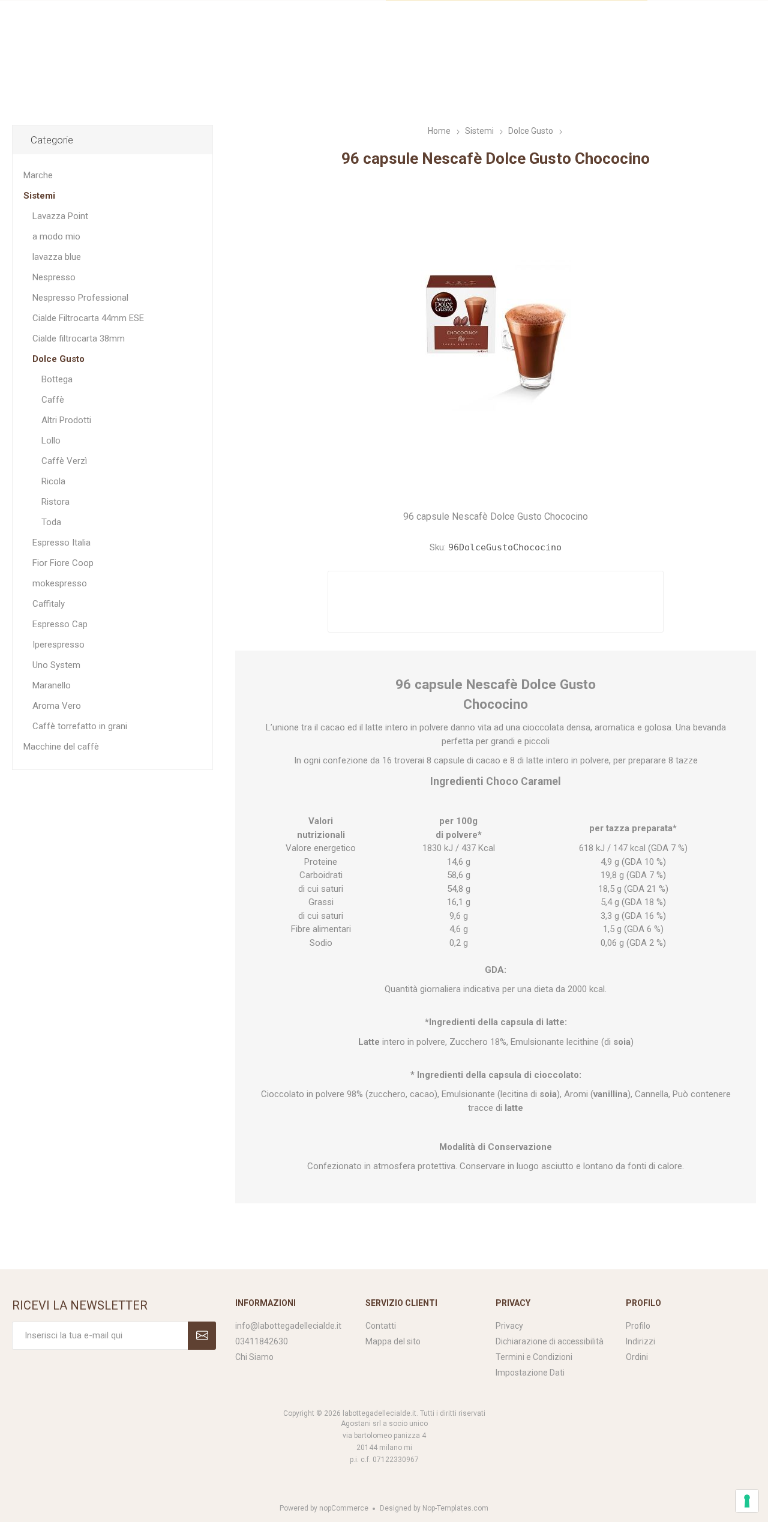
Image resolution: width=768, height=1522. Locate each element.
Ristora (55, 501)
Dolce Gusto (58, 358)
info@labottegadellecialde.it (288, 1326)
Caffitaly (48, 603)
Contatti (380, 1326)
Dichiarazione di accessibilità (550, 1341)
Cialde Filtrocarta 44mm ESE (88, 318)
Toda (51, 522)
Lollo (51, 440)
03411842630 (261, 1341)
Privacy (509, 1326)
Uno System (56, 665)
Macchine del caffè (61, 746)
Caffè (52, 399)
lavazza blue (56, 256)
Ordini (637, 1357)
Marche (38, 175)
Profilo (638, 1326)
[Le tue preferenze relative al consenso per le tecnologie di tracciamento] (747, 1501)
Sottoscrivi (202, 1336)
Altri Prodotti (66, 420)
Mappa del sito (393, 1341)
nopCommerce (343, 1508)
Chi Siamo (254, 1357)
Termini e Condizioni (534, 1357)
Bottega (57, 379)
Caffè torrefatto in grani (79, 726)
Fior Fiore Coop (63, 563)
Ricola (53, 481)
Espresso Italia (61, 542)
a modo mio (56, 236)
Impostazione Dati (530, 1372)
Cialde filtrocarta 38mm (78, 338)
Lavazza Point (60, 216)
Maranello (51, 685)
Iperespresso (58, 644)
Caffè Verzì (64, 461)
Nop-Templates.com (455, 1508)
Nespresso (54, 277)
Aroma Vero (56, 705)
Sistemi (39, 195)
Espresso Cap (60, 624)
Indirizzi (640, 1341)
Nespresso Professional (80, 297)
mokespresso (59, 583)
